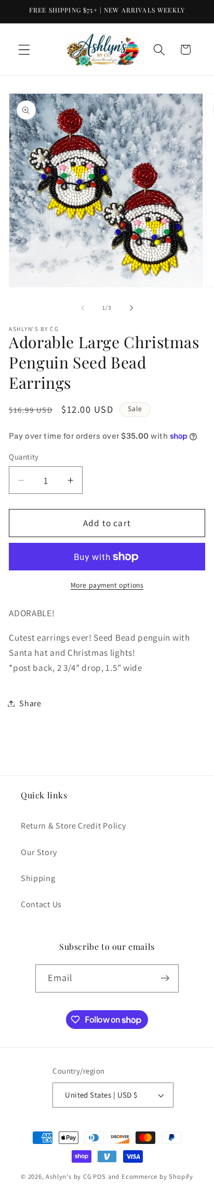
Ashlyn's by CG (68, 1176)
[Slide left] (82, 307)
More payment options (107, 585)
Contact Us (41, 904)
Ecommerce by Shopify (157, 1176)
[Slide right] (131, 307)
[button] (24, 49)
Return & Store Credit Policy (73, 825)
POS (99, 1176)
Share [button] (30, 703)
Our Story (39, 852)
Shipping (38, 878)
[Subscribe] (165, 978)
